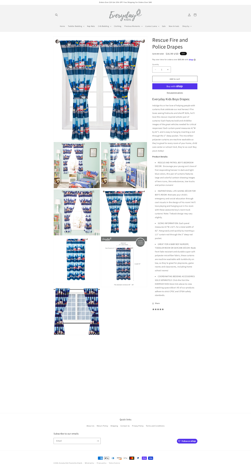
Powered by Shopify (75, 463)
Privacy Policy (137, 426)
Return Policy (102, 426)
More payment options (175, 93)
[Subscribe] (98, 441)
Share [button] (157, 303)
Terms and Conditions (155, 426)
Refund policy (89, 463)
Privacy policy (101, 463)
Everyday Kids (64, 463)
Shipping (114, 426)
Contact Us (125, 426)
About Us (90, 426)
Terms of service (114, 463)
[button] (56, 15)
